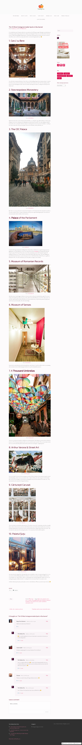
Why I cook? (33, 15)
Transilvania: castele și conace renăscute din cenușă (41, 609)
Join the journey (41, 19)
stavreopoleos (28, 603)
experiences (67, 73)
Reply (47, 621)
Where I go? (49, 15)
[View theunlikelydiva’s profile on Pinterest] (64, 65)
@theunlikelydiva (31, 118)
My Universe (16, 15)
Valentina (18, 675)
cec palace (29, 600)
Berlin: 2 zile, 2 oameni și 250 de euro (16, 609)
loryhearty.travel (31, 437)
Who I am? (56, 15)
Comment (47, 711)
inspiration (69, 75)
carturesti (44, 599)
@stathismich (27, 247)
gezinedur (23, 522)
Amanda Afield (19, 647)
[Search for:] (65, 31)
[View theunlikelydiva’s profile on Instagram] (61, 65)
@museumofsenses (28, 362)
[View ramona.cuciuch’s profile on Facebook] (58, 65)
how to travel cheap (61, 75)
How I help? (41, 15)
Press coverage (65, 15)
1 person (22, 640)
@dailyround (23, 78)
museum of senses (35, 601)
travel (32, 603)
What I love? (24, 15)
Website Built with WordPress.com (14, 739)
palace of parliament (42, 601)
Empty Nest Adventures (21, 621)
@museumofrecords (31, 293)
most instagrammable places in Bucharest (39, 600)
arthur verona (40, 599)
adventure (60, 73)
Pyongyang (36, 251)
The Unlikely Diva (23, 28)
